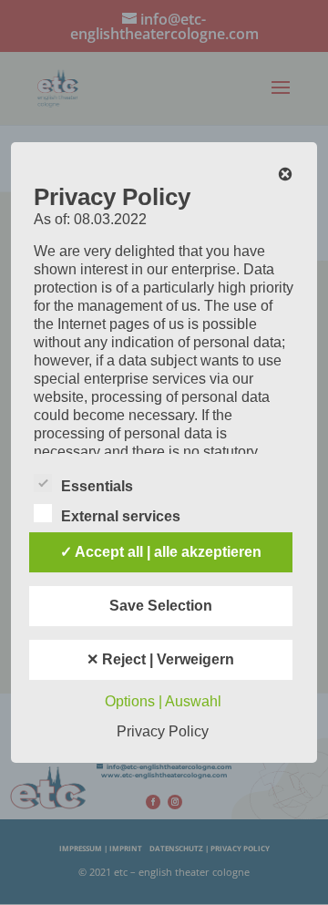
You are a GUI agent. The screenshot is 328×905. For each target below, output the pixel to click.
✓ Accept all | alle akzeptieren (160, 552)
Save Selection (160, 605)
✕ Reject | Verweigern (160, 659)
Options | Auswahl (163, 701)
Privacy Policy (163, 731)
